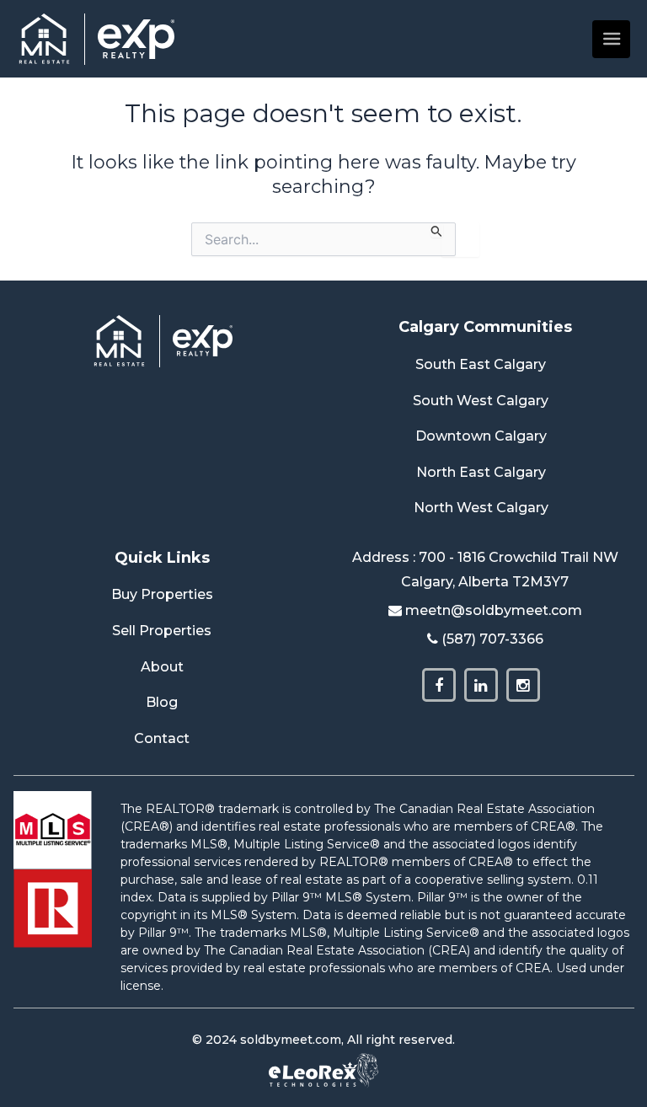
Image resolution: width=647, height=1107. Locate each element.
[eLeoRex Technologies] (323, 1070)
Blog (162, 702)
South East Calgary (480, 364)
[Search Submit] (436, 230)
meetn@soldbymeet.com (493, 610)
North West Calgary (481, 508)
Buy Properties (162, 594)
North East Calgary (481, 472)
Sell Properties (161, 631)
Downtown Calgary (481, 436)
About (162, 667)
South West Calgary (480, 401)
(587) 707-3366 (492, 639)
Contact (162, 738)
